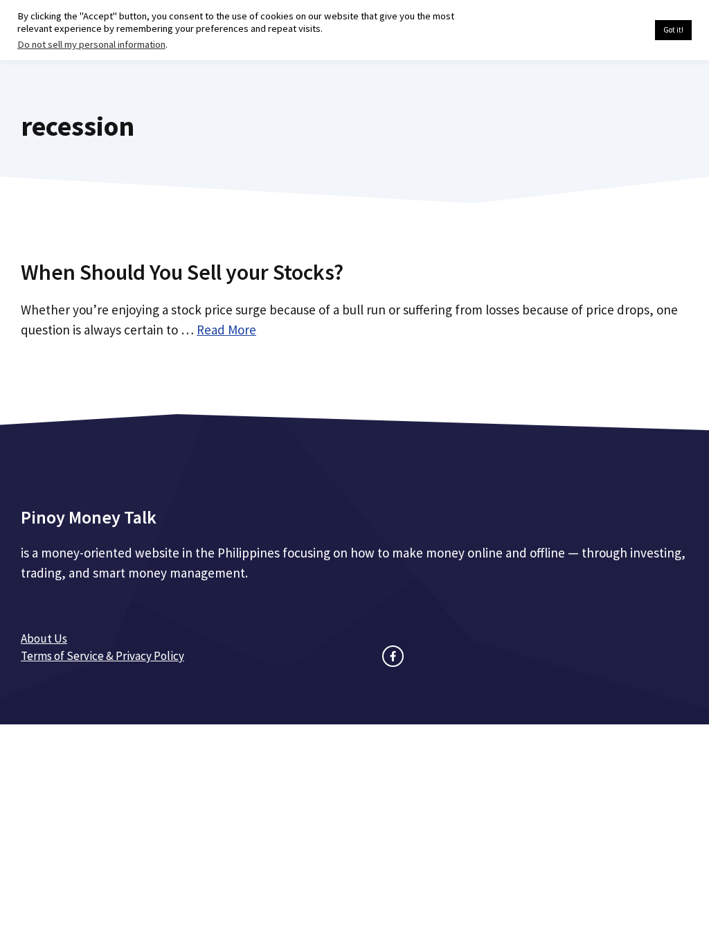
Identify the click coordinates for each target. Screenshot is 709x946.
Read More (226, 329)
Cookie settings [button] (612, 30)
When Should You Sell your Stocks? (182, 272)
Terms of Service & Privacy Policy (102, 655)
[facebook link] (393, 656)
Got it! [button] (673, 30)
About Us (44, 638)
